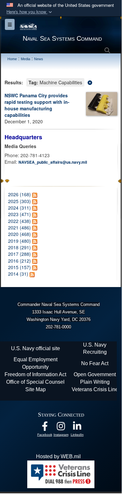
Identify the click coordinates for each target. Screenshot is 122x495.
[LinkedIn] (77, 428)
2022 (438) (19, 221)
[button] (29, 11)
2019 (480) (19, 241)
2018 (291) (19, 247)
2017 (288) (19, 254)
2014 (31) (18, 273)
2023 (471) (19, 214)
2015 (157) (19, 267)
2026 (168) (19, 194)
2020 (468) (19, 234)
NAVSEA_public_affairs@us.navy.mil (52, 162)
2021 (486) (19, 227)
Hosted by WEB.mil (58, 456)
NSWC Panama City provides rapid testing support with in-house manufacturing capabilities (37, 105)
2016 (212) (19, 260)
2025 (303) (19, 201)
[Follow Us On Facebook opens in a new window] (45, 428)
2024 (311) (19, 207)
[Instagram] (61, 428)
